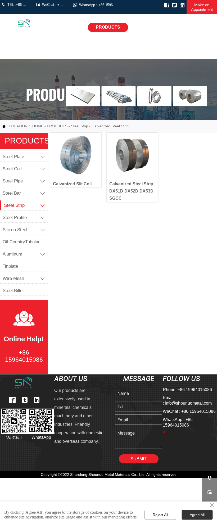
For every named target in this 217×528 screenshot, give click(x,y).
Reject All (160, 515)
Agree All (197, 515)
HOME (37, 126)
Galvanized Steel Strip (110, 126)
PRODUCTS (57, 126)
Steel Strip (79, 126)
